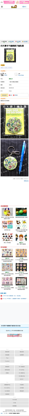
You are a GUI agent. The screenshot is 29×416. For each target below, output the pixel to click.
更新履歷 (7, 354)
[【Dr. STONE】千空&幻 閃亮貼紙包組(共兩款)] (21, 281)
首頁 (2, 413)
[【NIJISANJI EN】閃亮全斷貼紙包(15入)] (21, 267)
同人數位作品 (22, 376)
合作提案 (22, 387)
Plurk (7, 358)
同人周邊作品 (22, 373)
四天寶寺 (10, 67)
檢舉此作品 (26, 180)
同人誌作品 (21, 369)
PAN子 (5, 75)
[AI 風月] (14, 336)
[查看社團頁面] (16, 74)
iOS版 (14, 402)
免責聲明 (22, 354)
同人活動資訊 (22, 366)
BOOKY (21, 379)
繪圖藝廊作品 (7, 384)
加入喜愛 (19, 41)
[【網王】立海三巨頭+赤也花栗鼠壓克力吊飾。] (7, 212)
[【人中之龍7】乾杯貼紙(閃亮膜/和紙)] (21, 253)
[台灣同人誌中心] (14, 6)
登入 (25, 6)
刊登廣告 (22, 384)
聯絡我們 (7, 366)
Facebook (7, 361)
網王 (6, 67)
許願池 (7, 373)
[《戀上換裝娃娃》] (14, 2)
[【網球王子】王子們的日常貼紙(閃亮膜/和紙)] (7, 267)
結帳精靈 (14, 405)
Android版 (14, 399)
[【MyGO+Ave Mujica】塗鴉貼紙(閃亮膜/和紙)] (7, 281)
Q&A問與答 (7, 391)
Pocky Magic (21, 75)
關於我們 (7, 351)
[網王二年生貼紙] (7, 237)
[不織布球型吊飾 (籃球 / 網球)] (21, 212)
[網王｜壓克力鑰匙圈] (21, 237)
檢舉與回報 (7, 369)
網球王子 (2, 67)
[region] (12, 193)
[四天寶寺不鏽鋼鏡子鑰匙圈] (10, 55)
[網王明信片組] (7, 224)
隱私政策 (22, 351)
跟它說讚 (12, 41)
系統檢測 (7, 394)
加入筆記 (26, 41)
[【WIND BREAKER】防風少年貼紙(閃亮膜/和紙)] (7, 253)
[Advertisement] (14, 23)
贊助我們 (22, 391)
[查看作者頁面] (2, 74)
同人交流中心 (7, 387)
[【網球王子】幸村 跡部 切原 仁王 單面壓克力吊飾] (21, 224)
